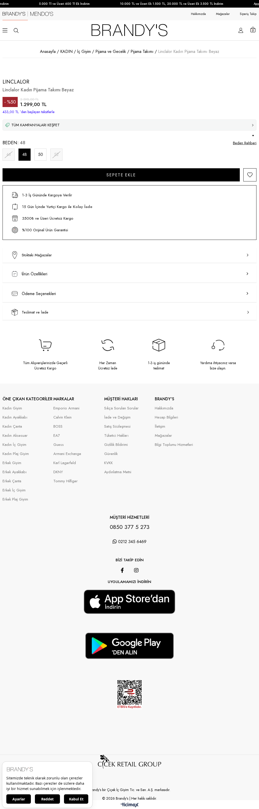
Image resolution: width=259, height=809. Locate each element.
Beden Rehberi (244, 143)
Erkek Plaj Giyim (15, 499)
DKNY (58, 472)
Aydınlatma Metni (117, 472)
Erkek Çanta (12, 481)
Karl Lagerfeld (64, 463)
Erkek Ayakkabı (15, 472)
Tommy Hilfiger (65, 481)
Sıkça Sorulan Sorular (121, 408)
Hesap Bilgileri (166, 417)
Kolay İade (82, 207)
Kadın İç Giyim (14, 444)
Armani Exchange (67, 454)
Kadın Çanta (12, 426)
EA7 (56, 435)
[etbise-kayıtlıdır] (129, 716)
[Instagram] (136, 570)
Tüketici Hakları (116, 435)
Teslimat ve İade (35, 312)
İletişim (160, 426)
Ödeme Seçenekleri (39, 294)
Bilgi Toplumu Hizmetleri (174, 444)
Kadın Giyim (12, 408)
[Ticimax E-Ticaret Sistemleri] (130, 805)
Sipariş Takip (248, 14)
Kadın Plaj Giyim (16, 454)
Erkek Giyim (12, 463)
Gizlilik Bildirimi (116, 444)
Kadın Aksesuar (15, 435)
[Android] (136, 587)
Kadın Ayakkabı (15, 417)
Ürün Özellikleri (34, 274)
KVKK (108, 463)
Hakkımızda (198, 14)
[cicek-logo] (129, 769)
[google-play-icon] (129, 655)
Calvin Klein (62, 417)
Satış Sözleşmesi (117, 426)
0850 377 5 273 (129, 527)
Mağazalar (223, 14)
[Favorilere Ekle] (249, 174)
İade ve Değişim (117, 417)
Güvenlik (111, 454)
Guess (58, 444)
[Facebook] (122, 570)
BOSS (57, 426)
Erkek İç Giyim (14, 490)
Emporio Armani (66, 408)
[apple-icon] (129, 610)
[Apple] (122, 587)
